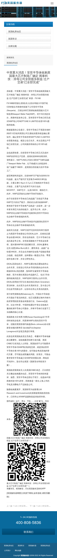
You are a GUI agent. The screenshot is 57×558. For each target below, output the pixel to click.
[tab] (28, 24)
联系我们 (28, 531)
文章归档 (10, 24)
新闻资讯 (10, 57)
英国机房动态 (14, 31)
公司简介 (7, 550)
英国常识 (12, 38)
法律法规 (12, 46)
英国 (44, 91)
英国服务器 (33, 488)
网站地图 (18, 550)
